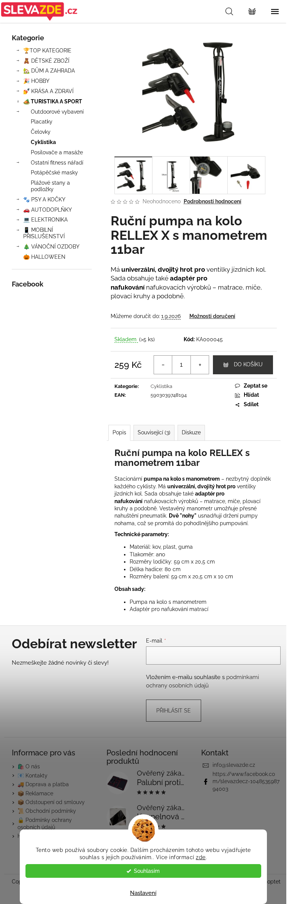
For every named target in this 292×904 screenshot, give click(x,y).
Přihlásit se (173, 711)
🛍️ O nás (28, 766)
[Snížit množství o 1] (163, 365)
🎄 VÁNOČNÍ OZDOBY (51, 247)
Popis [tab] (119, 432)
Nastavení (143, 893)
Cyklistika (43, 142)
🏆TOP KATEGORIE (47, 50)
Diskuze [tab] (191, 432)
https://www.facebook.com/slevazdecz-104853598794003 (246, 781)
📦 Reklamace (35, 793)
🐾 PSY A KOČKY (44, 199)
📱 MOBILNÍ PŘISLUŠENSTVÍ (44, 233)
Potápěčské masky (54, 172)
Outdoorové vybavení (57, 112)
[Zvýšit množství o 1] (199, 365)
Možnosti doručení (212, 316)
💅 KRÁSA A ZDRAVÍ (48, 91)
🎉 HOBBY (36, 81)
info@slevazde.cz (234, 765)
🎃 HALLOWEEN (44, 257)
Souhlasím (147, 871)
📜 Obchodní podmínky (46, 811)
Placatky (41, 122)
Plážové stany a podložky (50, 186)
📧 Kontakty (32, 776)
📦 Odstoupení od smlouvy (51, 802)
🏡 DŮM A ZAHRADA (49, 71)
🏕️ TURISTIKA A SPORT (52, 101)
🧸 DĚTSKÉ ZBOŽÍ (46, 61)
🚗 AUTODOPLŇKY (47, 210)
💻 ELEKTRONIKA (45, 220)
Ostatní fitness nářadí (57, 163)
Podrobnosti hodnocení (212, 201)
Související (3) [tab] (154, 432)
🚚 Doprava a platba (43, 784)
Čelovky (41, 132)
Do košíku (248, 364)
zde (201, 857)
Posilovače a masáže (57, 152)
